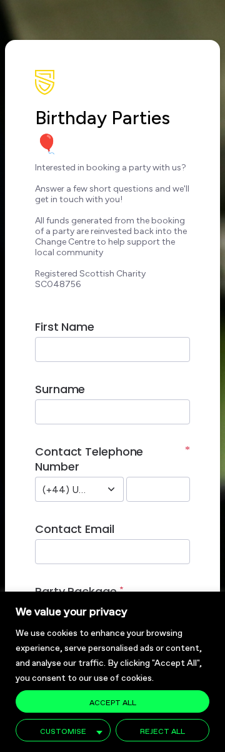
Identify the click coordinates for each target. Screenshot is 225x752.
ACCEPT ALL (112, 701)
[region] (112, 672)
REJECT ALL (162, 730)
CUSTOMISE (63, 730)
